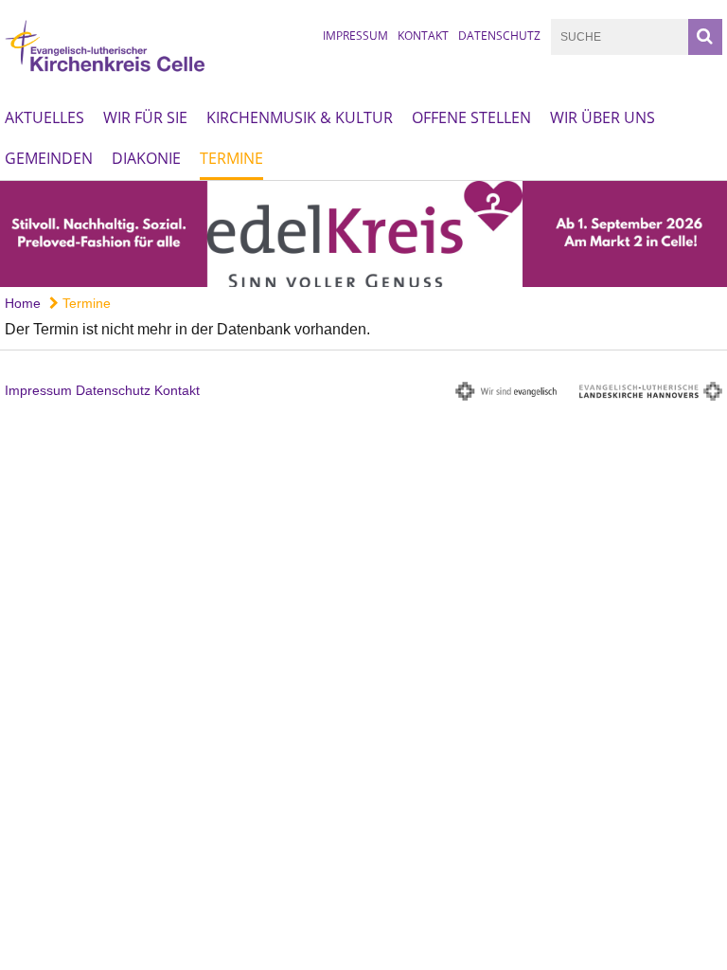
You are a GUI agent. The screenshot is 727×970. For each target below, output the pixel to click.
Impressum (355, 35)
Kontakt (423, 35)
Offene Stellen (471, 117)
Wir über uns (602, 117)
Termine (231, 158)
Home (23, 303)
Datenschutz (499, 35)
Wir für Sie (145, 117)
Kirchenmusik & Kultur (299, 117)
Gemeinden (49, 158)
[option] (363, 234)
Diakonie (146, 158)
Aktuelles (44, 117)
